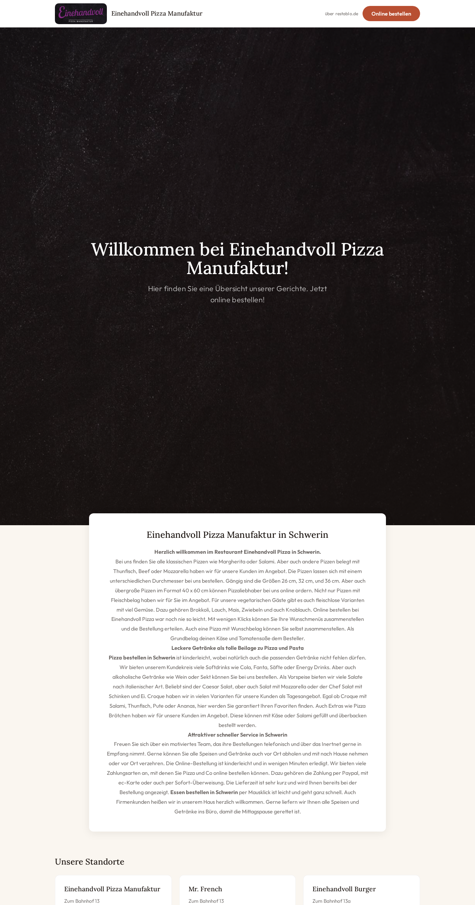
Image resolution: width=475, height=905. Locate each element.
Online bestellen (391, 13)
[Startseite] (81, 13)
